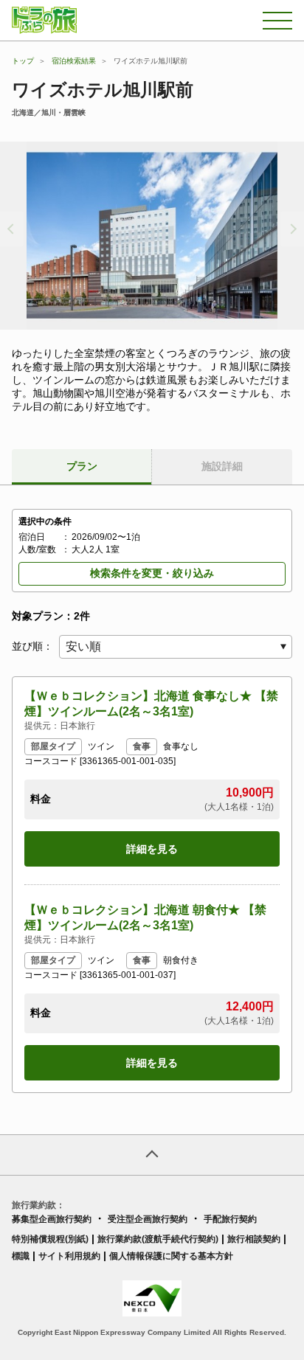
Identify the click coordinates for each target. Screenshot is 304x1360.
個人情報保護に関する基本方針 (171, 1256)
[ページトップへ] (152, 1155)
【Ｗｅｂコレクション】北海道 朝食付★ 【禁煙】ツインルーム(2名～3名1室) (145, 917)
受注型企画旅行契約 (147, 1219)
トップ (23, 61)
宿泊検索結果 (74, 61)
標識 (21, 1256)
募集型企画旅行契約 (51, 1219)
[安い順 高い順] (175, 647)
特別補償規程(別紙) (50, 1239)
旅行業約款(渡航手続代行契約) (157, 1239)
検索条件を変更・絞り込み (152, 573)
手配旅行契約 (230, 1219)
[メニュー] (277, 21)
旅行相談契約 (253, 1239)
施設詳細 (222, 466)
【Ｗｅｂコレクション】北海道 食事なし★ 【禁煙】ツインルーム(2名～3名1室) (151, 704)
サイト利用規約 (69, 1256)
